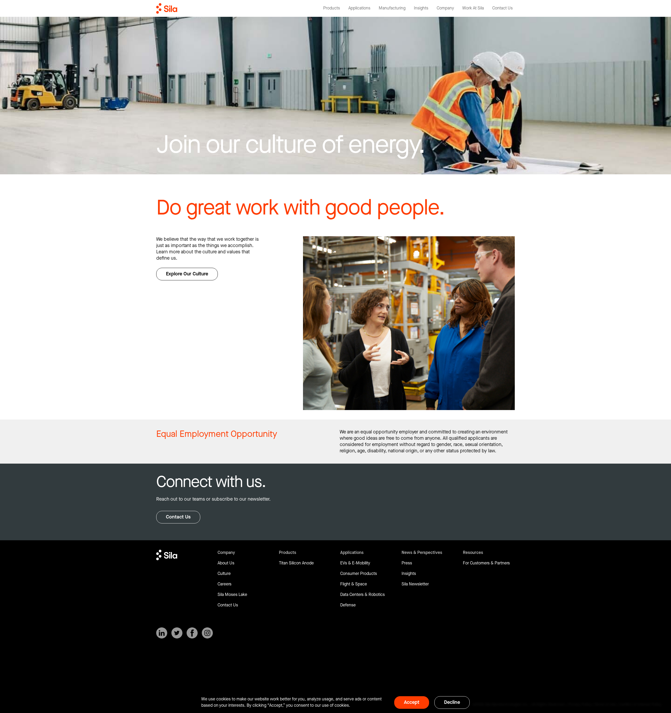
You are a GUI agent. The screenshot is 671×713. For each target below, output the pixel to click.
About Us (226, 563)
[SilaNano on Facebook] (192, 632)
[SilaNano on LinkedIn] (161, 632)
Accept (411, 702)
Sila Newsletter (415, 584)
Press (407, 563)
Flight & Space (353, 584)
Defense (348, 605)
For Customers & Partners (486, 563)
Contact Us (178, 517)
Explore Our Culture (187, 274)
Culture (224, 573)
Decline (452, 702)
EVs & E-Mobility (355, 563)
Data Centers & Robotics (362, 594)
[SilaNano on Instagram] (207, 632)
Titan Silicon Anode (296, 563)
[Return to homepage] (166, 8)
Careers (224, 584)
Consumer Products (358, 573)
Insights (409, 573)
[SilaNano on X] (176, 632)
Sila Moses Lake (232, 594)
